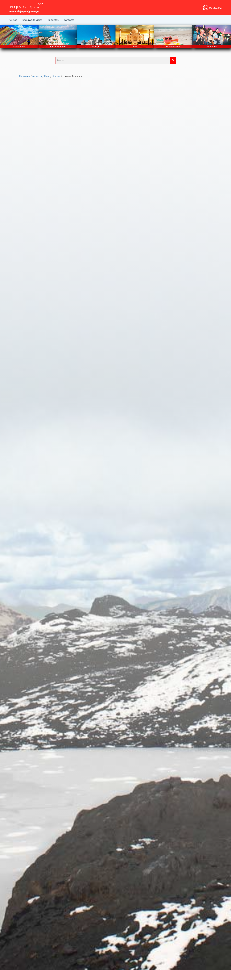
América (37, 76)
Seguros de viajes (32, 20)
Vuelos (13, 20)
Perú (47, 76)
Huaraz (56, 76)
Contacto (69, 20)
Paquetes (53, 20)
